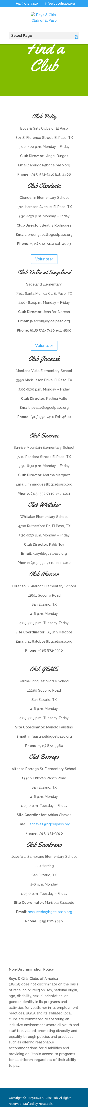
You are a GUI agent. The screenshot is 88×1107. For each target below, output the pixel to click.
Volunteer (44, 259)
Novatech (45, 1104)
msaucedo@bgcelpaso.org (50, 912)
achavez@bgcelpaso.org (50, 824)
